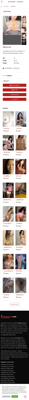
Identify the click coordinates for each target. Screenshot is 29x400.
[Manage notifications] (25, 396)
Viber (14, 90)
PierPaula (6, 128)
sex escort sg (20, 1)
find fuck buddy (12, 1)
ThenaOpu (19, 152)
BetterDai (19, 271)
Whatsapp (14, 94)
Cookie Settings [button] (6, 396)
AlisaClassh (7, 152)
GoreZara (6, 295)
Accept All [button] (15, 396)
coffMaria (19, 223)
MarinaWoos (7, 200)
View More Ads (14, 304)
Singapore (9, 75)
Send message (14, 85)
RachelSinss (19, 247)
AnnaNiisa (7, 176)
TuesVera (19, 128)
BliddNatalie (20, 295)
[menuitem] (12, 2)
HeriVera (18, 176)
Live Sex (14, 99)
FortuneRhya (7, 223)
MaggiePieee (8, 247)
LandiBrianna (20, 200)
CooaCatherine (8, 271)
